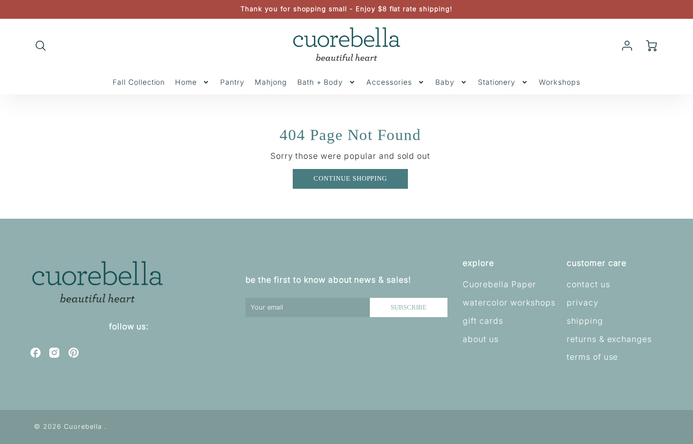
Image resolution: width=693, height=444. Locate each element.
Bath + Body (320, 82)
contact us (588, 284)
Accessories (389, 82)
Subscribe (409, 307)
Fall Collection (139, 82)
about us (481, 339)
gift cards (483, 321)
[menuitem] (139, 82)
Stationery (497, 82)
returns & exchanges (609, 339)
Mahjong (271, 82)
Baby (445, 82)
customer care (597, 263)
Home (186, 82)
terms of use (592, 357)
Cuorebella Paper (499, 284)
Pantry (232, 82)
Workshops (559, 82)
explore (478, 263)
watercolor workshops (509, 302)
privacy (583, 302)
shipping (585, 321)
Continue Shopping (350, 178)
